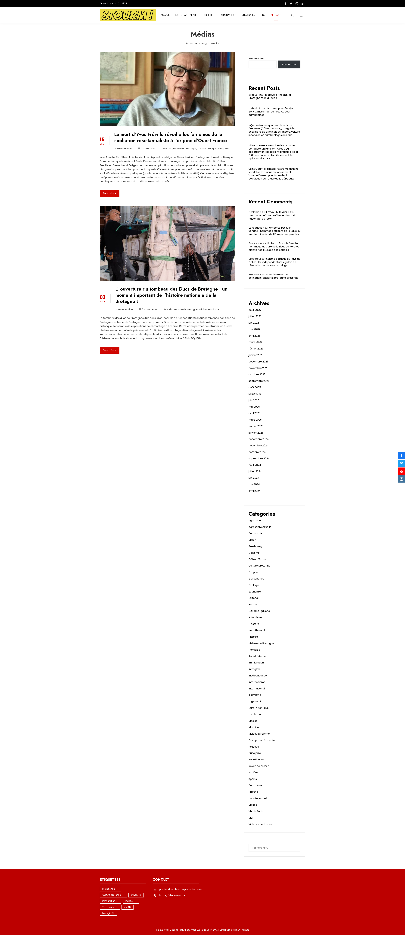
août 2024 (255, 465)
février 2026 (256, 348)
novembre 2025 (258, 368)
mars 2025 (255, 420)
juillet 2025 (255, 394)
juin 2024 (254, 478)
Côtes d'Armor (258, 559)
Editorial (254, 598)
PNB (263, 14)
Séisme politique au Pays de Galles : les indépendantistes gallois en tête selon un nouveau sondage (274, 262)
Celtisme (254, 553)
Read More (109, 193)
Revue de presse (259, 766)
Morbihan (254, 727)
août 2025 (255, 387)
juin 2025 (254, 400)
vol (127, 907)
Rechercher (256, 58)
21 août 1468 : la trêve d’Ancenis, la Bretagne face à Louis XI (270, 96)
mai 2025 (254, 407)
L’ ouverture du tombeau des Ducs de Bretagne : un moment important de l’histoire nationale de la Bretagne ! (171, 295)
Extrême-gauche (259, 611)
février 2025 (256, 426)
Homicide (254, 650)
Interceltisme (257, 682)
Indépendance (258, 675)
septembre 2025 (259, 381)
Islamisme (255, 695)
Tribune (253, 792)
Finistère (254, 624)
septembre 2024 (259, 458)
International (257, 688)
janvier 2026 (256, 355)
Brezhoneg (248, 14)
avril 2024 (255, 491)
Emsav (253, 604)
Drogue (253, 572)
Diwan (136, 895)
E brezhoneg (256, 578)
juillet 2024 (255, 471)
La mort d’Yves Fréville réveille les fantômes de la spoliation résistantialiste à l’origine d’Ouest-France (170, 137)
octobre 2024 (257, 452)
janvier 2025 (256, 433)
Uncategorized (258, 798)
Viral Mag (225, 930)
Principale (223, 148)
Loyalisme (255, 714)
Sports (253, 779)
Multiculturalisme (259, 734)
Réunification (257, 759)
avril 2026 (254, 336)
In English (254, 669)
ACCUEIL (165, 14)
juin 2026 (254, 323)
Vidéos (253, 805)
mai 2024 (254, 484)
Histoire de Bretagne (184, 148)
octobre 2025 (257, 374)
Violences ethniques (261, 824)
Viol (251, 818)
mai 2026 (254, 329)
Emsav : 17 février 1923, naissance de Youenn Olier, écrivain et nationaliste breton (272, 215)
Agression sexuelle (260, 527)
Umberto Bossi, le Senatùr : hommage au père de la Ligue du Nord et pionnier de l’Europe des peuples (274, 231)
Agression (255, 520)
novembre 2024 (258, 445)
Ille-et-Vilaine (257, 656)
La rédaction (124, 148)
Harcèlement (257, 630)
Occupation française (262, 740)
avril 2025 (254, 413)
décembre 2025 (258, 361)
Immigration (256, 662)
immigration (110, 901)
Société (253, 772)
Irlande (130, 901)
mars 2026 (255, 342)
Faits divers (227, 15)
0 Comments (148, 148)
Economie (255, 591)
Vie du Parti (255, 811)
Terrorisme (255, 785)
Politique (212, 148)
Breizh (208, 15)
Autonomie (255, 533)
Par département (185, 15)
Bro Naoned (110, 888)
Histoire (253, 637)
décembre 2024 (259, 439)
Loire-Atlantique (259, 708)
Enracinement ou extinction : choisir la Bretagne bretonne (273, 276)
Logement (255, 701)
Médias (275, 15)
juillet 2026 (255, 316)
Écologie (254, 585)
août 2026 (255, 310)
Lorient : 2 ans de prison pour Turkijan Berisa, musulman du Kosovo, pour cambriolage (271, 111)
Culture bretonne (259, 565)
